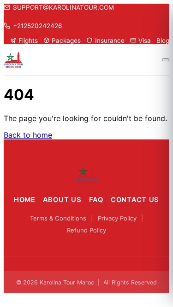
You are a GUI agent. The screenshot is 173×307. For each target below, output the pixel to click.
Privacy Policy (117, 218)
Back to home (28, 134)
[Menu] (165, 59)
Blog (162, 40)
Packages (66, 40)
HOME (25, 200)
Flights (28, 40)
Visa (144, 40)
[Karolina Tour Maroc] (86, 174)
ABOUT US (62, 200)
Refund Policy (86, 230)
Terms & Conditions (58, 218)
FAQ (96, 200)
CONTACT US (135, 200)
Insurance (109, 40)
